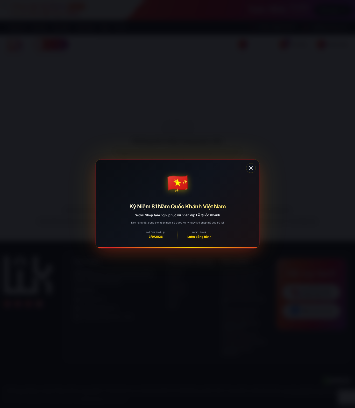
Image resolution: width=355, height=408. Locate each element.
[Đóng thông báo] (251, 168)
